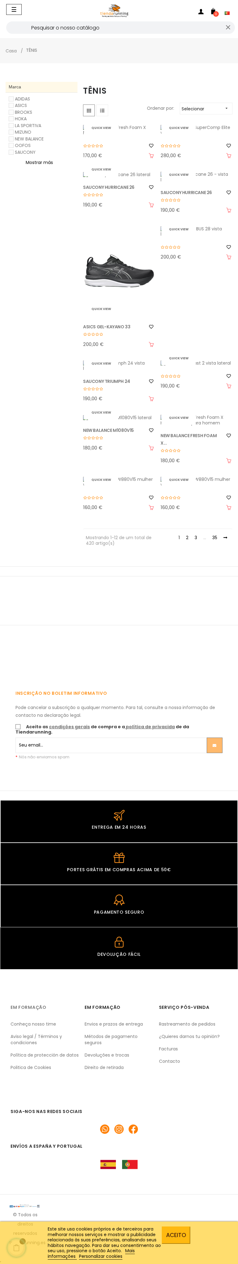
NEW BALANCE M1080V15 (108, 430)
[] (151, 155)
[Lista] (102, 110)
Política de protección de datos (45, 1055)
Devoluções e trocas (107, 1055)
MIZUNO (23, 132)
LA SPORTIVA (28, 125)
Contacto (169, 1061)
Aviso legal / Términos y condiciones (36, 1039)
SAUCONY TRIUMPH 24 (106, 381)
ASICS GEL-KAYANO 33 (106, 327)
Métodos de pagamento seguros (111, 1039)
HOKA (21, 119)
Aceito (176, 1235)
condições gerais (69, 727)
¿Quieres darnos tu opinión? (189, 1036)
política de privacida (150, 727)
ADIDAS (22, 99)
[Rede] (89, 110)
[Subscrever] (215, 745)
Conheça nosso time (33, 1024)
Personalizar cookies (100, 1256)
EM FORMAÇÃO (28, 1007)
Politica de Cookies (31, 1067)
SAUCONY (25, 152)
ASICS (21, 105)
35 (214, 538)
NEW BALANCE (29, 139)
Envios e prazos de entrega (114, 1024)
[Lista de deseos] (151, 145)
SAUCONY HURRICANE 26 (108, 187)
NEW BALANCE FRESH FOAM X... (189, 439)
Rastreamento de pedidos (187, 1024)
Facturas (168, 1049)
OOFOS (23, 145)
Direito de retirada (104, 1067)
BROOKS (23, 112)
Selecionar (205, 109)
